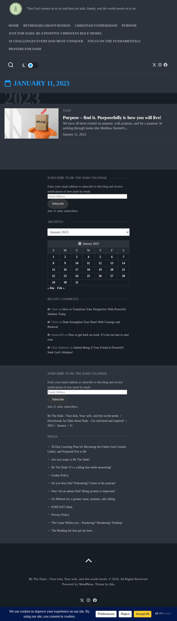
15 (53, 269)
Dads (67, 110)
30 (65, 282)
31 (76, 282)
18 (88, 269)
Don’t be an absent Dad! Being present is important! (83, 491)
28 (123, 276)
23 (65, 276)
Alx (111, 584)
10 (76, 263)
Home (14, 25)
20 (111, 269)
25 (88, 276)
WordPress (86, 584)
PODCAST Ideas (61, 507)
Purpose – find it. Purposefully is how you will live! (112, 117)
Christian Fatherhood (96, 25)
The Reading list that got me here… (73, 530)
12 (100, 263)
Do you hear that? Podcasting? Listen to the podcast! (83, 483)
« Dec (51, 288)
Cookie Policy (60, 475)
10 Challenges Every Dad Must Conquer (46, 41)
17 (76, 269)
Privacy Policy (60, 514)
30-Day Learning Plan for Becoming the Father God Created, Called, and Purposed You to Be (86, 449)
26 (100, 276)
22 (53, 276)
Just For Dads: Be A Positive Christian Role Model (55, 33)
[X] (154, 65)
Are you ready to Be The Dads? (70, 459)
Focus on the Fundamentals (114, 41)
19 (100, 269)
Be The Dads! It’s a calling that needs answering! (81, 467)
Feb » (61, 288)
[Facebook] (166, 65)
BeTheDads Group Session (46, 25)
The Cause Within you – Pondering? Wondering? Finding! (87, 522)
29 (53, 282)
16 (65, 269)
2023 (22, 98)
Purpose (129, 25)
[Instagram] (160, 65)
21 (123, 269)
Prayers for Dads (25, 49)
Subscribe (58, 399)
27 (111, 276)
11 (88, 263)
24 (76, 276)
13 (111, 263)
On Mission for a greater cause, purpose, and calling (83, 499)
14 (123, 263)
